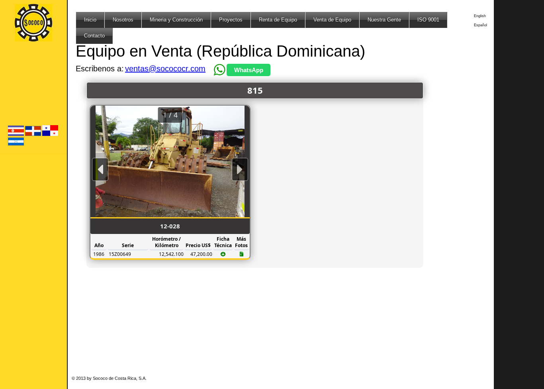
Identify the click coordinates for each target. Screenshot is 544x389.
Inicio (90, 20)
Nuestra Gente (384, 20)
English (480, 16)
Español (480, 25)
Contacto (94, 36)
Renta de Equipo (278, 20)
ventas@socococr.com (165, 68)
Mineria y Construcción (176, 20)
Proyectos (231, 20)
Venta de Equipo (332, 20)
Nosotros (123, 20)
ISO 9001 (428, 20)
